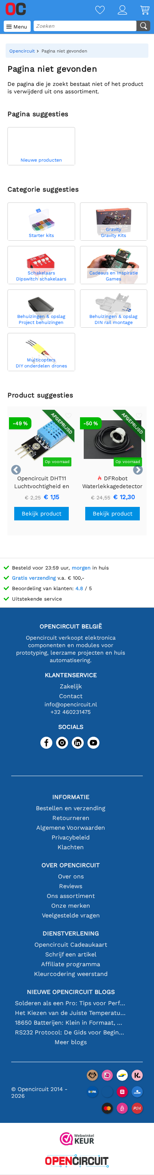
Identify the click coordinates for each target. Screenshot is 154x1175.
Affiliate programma (70, 964)
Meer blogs (71, 1042)
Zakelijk (71, 686)
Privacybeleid (71, 837)
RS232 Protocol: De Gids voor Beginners (71, 1032)
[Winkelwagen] (138, 10)
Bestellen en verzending (70, 808)
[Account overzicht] (116, 10)
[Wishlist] (93, 10)
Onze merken (70, 905)
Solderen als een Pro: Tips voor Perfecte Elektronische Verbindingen (71, 1003)
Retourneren (70, 817)
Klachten (71, 847)
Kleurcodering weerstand (71, 973)
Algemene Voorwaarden (70, 827)
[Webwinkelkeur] (77, 1139)
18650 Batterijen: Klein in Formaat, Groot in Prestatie (71, 1022)
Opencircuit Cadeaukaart (70, 944)
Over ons (71, 876)
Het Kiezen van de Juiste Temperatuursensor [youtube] (71, 1012)
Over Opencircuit (70, 865)
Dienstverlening (71, 933)
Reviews (70, 886)
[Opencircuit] (77, 1161)
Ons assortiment (71, 895)
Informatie (70, 796)
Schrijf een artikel (70, 954)
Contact (71, 696)
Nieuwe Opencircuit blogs (71, 991)
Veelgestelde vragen (71, 915)
